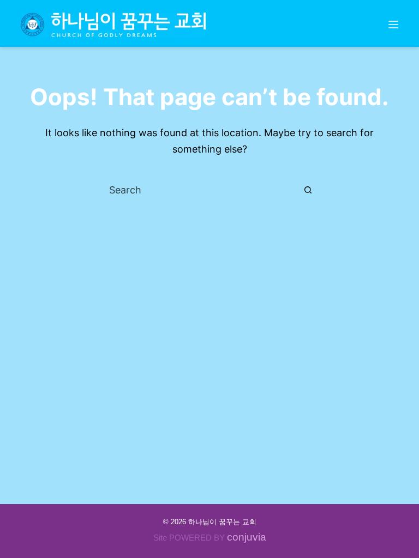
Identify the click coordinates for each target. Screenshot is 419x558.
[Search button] (307, 189)
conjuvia (246, 537)
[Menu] (393, 24)
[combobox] (199, 190)
